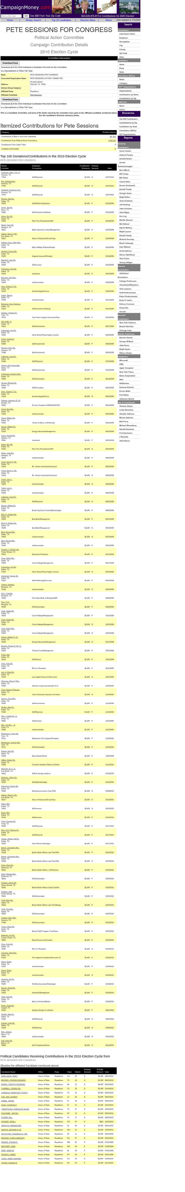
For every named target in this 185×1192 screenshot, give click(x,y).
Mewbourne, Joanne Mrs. (10, 743)
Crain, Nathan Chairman (10, 690)
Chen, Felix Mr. (7, 664)
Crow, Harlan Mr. (7, 611)
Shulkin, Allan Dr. (7, 707)
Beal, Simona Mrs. (8, 532)
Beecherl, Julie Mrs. (8, 278)
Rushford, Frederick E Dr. (11, 190)
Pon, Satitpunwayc (8, 181)
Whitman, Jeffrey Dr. (9, 778)
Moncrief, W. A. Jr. (8, 769)
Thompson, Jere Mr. (9, 269)
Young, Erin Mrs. (7, 409)
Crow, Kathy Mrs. (8, 558)
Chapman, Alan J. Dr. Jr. (10, 172)
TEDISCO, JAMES (8, 1155)
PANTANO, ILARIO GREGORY (13, 1138)
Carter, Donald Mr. (8, 436)
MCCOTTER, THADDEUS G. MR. (14, 1134)
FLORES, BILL (6, 1117)
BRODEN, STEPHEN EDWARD (13, 1080)
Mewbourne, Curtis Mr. (10, 734)
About (109, 20)
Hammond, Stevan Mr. (9, 576)
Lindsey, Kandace (7, 585)
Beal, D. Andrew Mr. (9, 515)
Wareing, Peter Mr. (8, 348)
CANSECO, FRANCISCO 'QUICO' (14, 1093)
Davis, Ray (5, 804)
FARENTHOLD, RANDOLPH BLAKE (15, 1109)
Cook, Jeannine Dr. (8, 821)
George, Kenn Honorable (10, 365)
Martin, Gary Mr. (7, 225)
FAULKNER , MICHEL (9, 1113)
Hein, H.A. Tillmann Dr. (10, 830)
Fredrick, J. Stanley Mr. (10, 550)
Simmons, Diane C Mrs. (10, 681)
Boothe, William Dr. (8, 506)
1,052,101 (112, 140)
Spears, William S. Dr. (9, 637)
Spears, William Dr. (8, 427)
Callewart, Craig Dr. (8, 357)
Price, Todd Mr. (7, 593)
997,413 (113, 137)
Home (10, 20)
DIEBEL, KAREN (7, 1101)
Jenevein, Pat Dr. (7, 979)
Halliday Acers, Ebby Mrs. (11, 243)
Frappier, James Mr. (9, 883)
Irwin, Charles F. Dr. (9, 286)
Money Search (33, 20)
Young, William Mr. (8, 418)
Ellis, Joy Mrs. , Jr (8, 725)
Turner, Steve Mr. (8, 927)
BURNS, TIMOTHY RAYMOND (13, 1084)
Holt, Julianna (6, 1032)
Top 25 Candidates (61, 20)
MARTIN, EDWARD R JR (11, 1130)
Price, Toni (5, 602)
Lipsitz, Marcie (6, 295)
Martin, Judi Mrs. (7, 453)
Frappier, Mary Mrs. (8, 918)
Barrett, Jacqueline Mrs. (10, 848)
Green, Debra (6, 962)
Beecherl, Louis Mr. (8, 260)
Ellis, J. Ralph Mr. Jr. (9, 716)
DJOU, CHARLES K (9, 1105)
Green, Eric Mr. (7, 216)
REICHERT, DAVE (8, 1146)
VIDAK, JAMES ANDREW (11, 1159)
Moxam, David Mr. (8, 988)
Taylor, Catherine (7, 339)
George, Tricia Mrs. (8, 699)
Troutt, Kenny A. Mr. (9, 462)
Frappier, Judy (6, 892)
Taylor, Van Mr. (7, 208)
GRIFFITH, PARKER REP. (11, 1126)
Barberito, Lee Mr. (8, 935)
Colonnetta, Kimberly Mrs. (11, 374)
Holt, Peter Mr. (6, 1041)
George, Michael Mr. (9, 383)
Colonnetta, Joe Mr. (8, 330)
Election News (87, 20)
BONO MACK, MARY (9, 1076)
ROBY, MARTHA (7, 1151)
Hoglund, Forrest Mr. (9, 251)
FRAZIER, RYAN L (8, 1122)
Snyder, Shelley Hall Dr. (10, 839)
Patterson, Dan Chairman (10, 304)
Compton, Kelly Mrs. (9, 953)
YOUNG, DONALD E (9, 1163)
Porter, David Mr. (7, 1006)
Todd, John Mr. (7, 997)
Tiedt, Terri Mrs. (7, 909)
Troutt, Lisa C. (6, 479)
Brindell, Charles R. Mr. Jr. (11, 646)
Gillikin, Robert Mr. (8, 760)
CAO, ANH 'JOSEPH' (9, 1097)
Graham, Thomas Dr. (9, 313)
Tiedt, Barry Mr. (7, 900)
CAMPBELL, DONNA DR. (11, 1089)
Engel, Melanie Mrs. (8, 874)
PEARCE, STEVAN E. (9, 1142)
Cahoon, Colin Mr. (8, 1023)
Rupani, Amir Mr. (7, 751)
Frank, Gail (5, 655)
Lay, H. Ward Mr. (7, 672)
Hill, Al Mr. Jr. (6, 322)
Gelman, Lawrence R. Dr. (11, 400)
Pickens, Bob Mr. (7, 199)
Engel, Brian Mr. (7, 865)
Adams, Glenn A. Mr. (9, 234)
